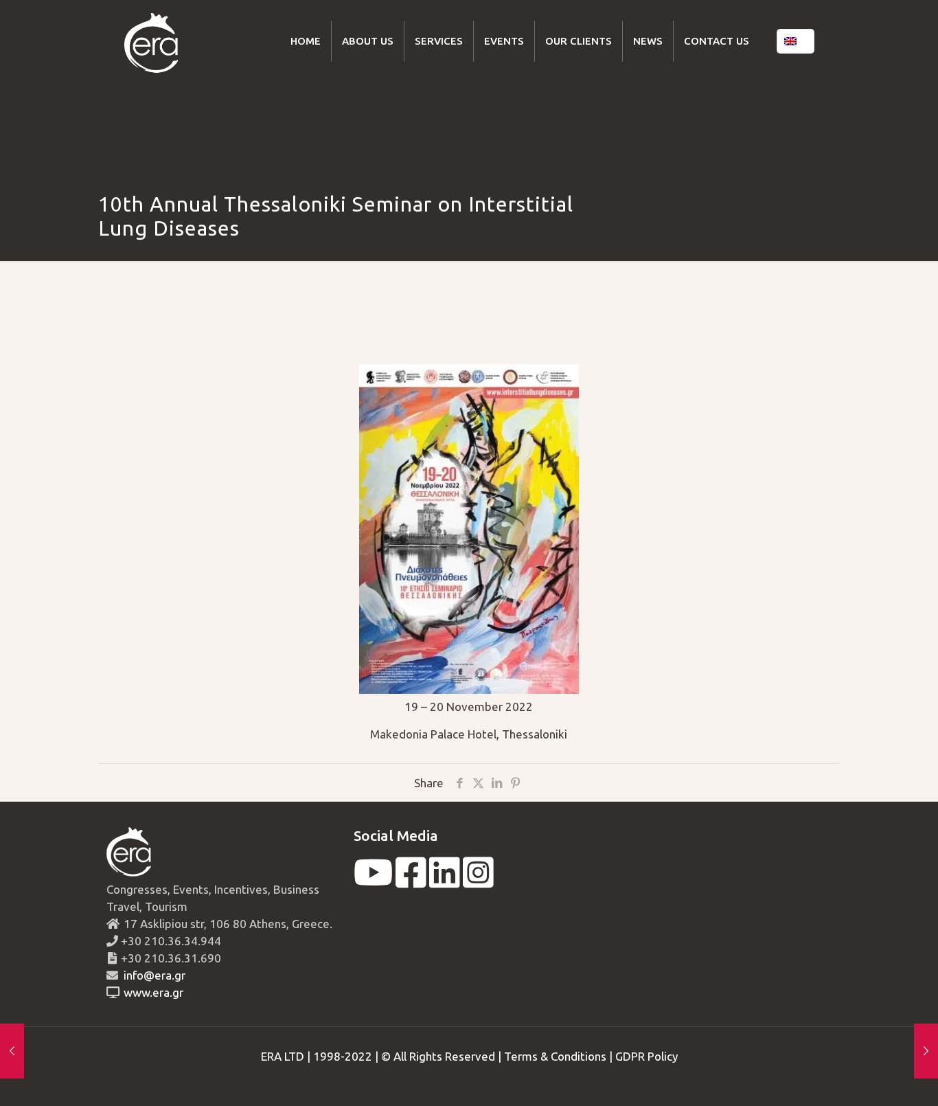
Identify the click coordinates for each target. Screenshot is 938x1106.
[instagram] (478, 881)
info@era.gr (153, 975)
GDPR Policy (646, 1056)
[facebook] (411, 881)
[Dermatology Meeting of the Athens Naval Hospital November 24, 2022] (926, 1051)
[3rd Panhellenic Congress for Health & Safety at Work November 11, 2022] (12, 1051)
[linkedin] (444, 881)
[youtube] (373, 881)
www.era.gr (150, 992)
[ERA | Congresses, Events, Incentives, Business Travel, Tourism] (151, 41)
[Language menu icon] (795, 41)
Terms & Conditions (555, 1056)
